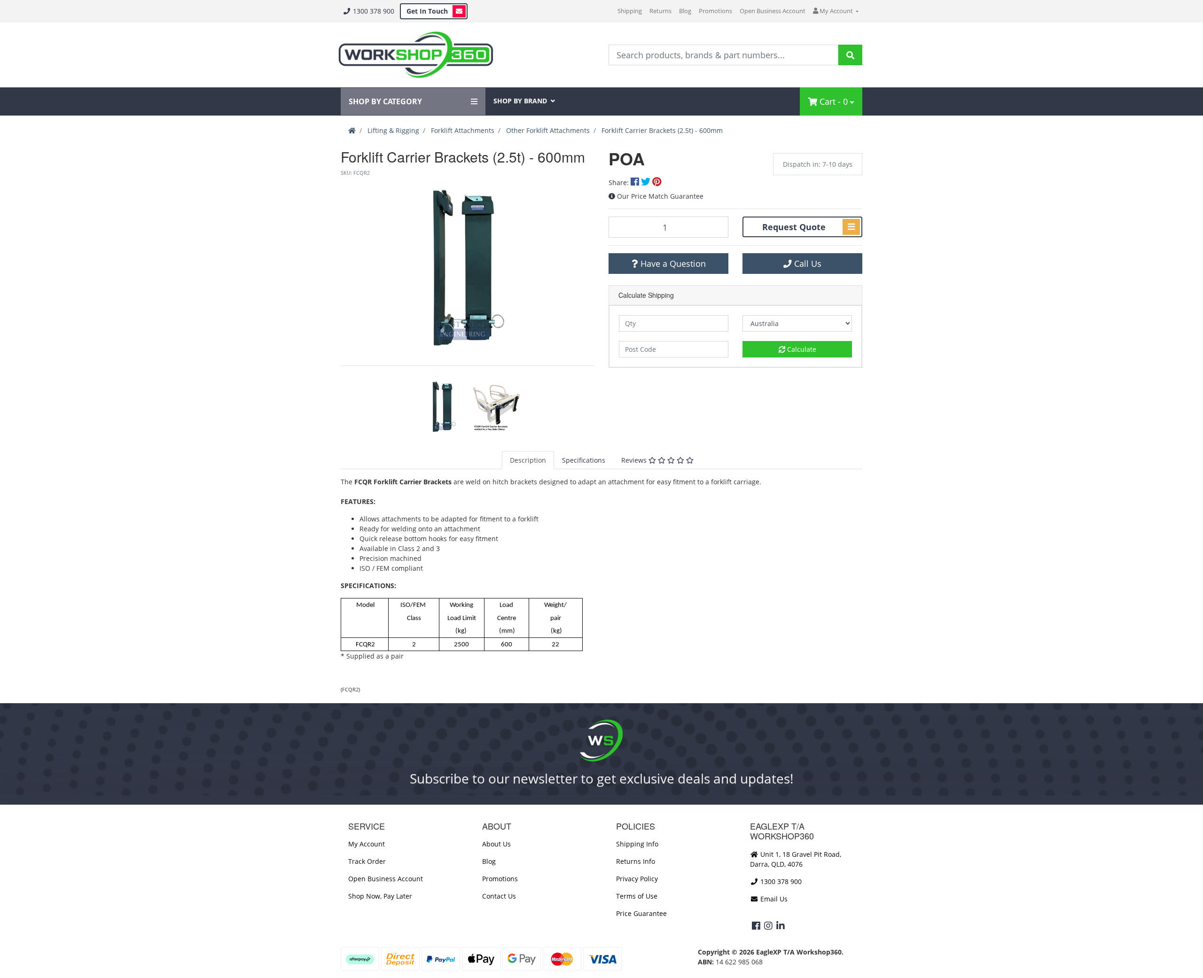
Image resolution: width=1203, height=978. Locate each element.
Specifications (583, 460)
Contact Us (499, 896)
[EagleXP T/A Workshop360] (416, 55)
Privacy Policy (637, 878)
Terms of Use (636, 896)
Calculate (800, 349)
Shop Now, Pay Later (380, 896)
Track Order (367, 861)
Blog (685, 11)
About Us (496, 843)
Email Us (773, 898)
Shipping (629, 11)
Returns (660, 11)
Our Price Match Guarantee (660, 196)
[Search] (850, 55)
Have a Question (672, 263)
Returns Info (635, 861)
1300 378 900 (372, 11)
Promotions (715, 11)
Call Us (806, 263)
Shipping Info (637, 843)
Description (528, 460)
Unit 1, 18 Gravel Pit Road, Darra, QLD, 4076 (795, 859)
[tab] (528, 460)
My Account (366, 843)
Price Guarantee (641, 913)
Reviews (634, 460)
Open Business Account (772, 11)
